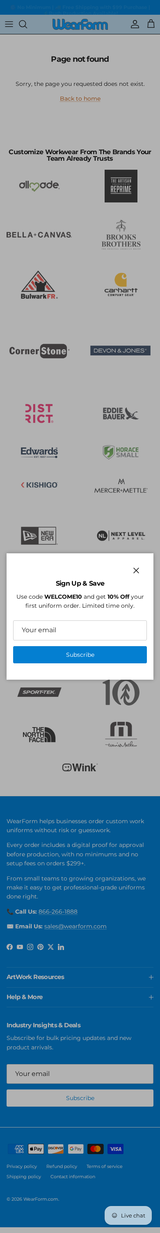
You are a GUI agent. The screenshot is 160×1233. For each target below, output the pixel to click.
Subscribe (80, 654)
